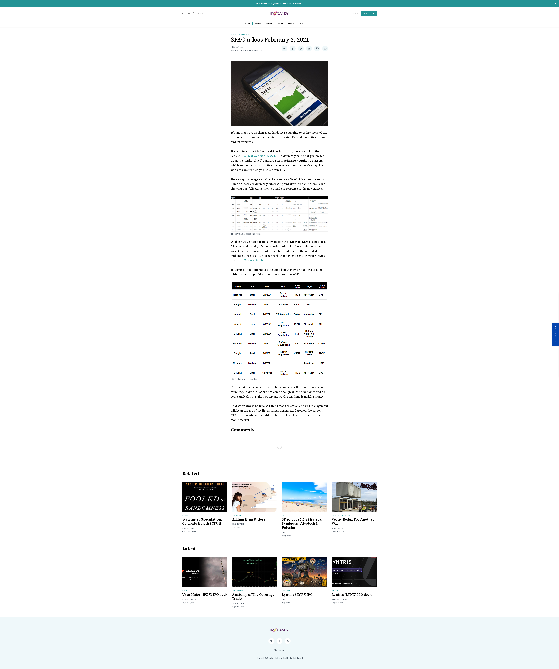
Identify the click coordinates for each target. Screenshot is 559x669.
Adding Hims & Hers (248, 519)
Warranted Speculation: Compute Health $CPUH (202, 521)
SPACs (291, 23)
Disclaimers (279, 650)
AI (313, 23)
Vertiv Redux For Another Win (353, 521)
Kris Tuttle (237, 47)
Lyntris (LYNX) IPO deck (352, 594)
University (237, 590)
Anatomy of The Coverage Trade (253, 596)
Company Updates (341, 515)
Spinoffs (303, 23)
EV (283, 515)
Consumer (237, 515)
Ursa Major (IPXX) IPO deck (204, 594)
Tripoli (300, 658)
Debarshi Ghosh (190, 599)
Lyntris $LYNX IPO (297, 594)
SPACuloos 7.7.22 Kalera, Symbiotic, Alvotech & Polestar (302, 523)
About (258, 23)
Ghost (291, 658)
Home (247, 23)
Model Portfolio (240, 34)
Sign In (355, 13)
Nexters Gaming (254, 260)
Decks (280, 23)
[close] (555, 3)
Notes (269, 23)
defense (286, 590)
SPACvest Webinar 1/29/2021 (259, 156)
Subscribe (368, 13)
